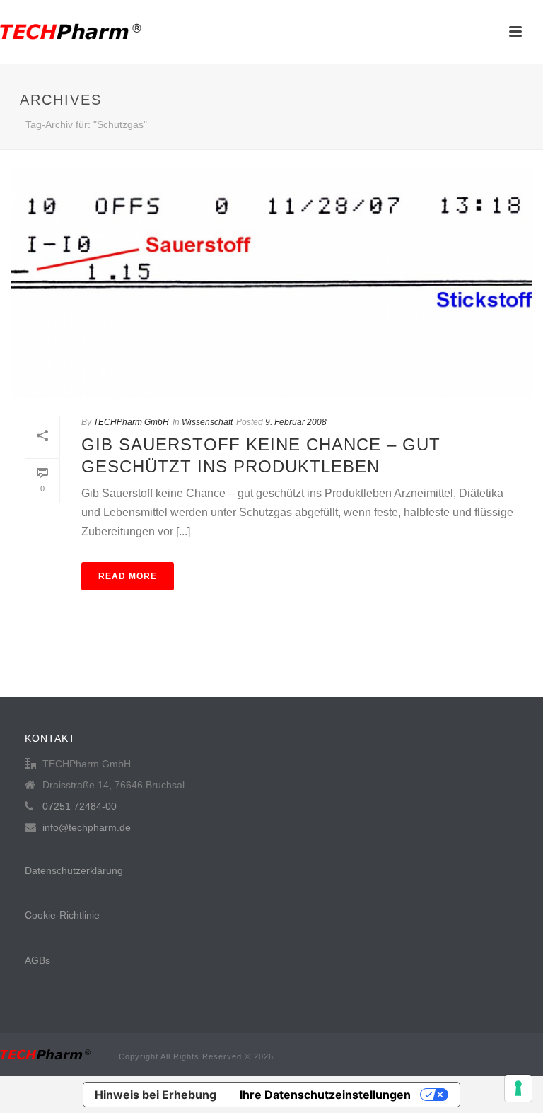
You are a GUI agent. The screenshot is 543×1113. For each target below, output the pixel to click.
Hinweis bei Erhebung (155, 1095)
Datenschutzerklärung (74, 870)
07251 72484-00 (79, 806)
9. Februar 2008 (296, 422)
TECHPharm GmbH (131, 422)
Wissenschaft (207, 422)
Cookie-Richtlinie (62, 915)
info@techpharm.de (86, 827)
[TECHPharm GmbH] (70, 32)
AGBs (37, 960)
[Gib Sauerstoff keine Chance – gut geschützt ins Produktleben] (271, 283)
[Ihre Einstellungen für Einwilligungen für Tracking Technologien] (518, 1088)
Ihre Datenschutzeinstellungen (325, 1095)
